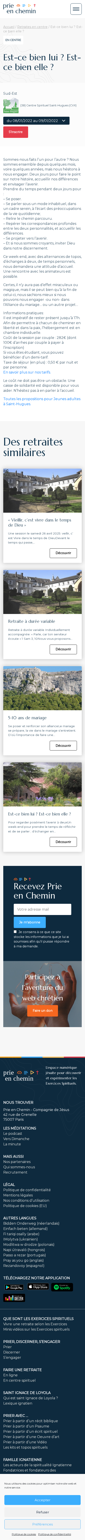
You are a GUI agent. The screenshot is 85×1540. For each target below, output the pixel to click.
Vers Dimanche (16, 1139)
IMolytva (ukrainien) (20, 1239)
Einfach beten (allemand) (25, 1229)
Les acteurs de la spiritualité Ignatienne (37, 1465)
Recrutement (15, 1172)
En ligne (10, 1375)
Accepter (42, 1500)
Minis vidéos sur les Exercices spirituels (36, 1329)
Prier (7, 1347)
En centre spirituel (19, 1380)
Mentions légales (18, 1195)
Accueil (8, 27)
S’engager (12, 1357)
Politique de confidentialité (54, 1534)
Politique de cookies (24, 1534)
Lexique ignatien (17, 1403)
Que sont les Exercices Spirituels (38, 1319)
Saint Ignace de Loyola (27, 1393)
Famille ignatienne (22, 1460)
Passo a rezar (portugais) (24, 1255)
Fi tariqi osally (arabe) (21, 1234)
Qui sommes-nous (19, 1167)
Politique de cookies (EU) (25, 1206)
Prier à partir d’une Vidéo (25, 1442)
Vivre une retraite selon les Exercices (35, 1324)
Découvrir (63, 553)
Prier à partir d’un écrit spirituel (30, 1431)
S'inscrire (16, 132)
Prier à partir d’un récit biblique (30, 1421)
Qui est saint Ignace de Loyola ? (30, 1398)
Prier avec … (15, 1416)
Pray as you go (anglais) (23, 1260)
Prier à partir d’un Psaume (26, 1426)
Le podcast (12, 1133)
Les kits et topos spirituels (25, 1447)
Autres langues (19, 1218)
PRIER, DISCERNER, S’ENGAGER (31, 1342)
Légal (9, 1185)
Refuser (42, 1512)
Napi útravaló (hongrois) (24, 1250)
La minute (12, 1144)
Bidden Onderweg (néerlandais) (31, 1223)
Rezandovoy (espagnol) (23, 1266)
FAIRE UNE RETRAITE (22, 1370)
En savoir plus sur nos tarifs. (27, 372)
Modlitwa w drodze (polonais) (28, 1244)
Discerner (11, 1352)
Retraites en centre (32, 27)
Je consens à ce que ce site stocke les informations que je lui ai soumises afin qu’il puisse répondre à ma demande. (41, 939)
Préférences (42, 1524)
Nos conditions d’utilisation (26, 1200)
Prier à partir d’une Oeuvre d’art (31, 1437)
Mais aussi (13, 1156)
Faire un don (43, 1011)
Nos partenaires (17, 1162)
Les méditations (19, 1128)
